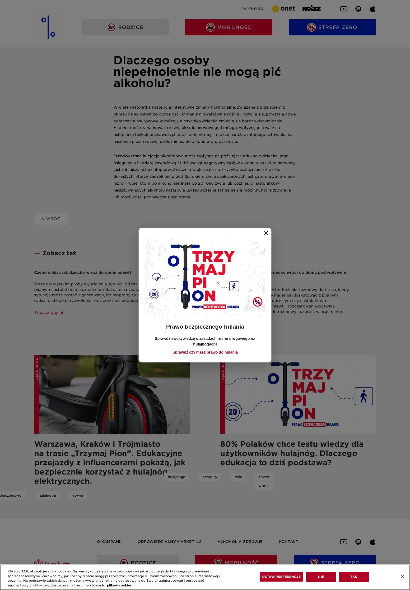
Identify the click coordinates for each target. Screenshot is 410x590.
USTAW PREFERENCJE (281, 577)
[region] (205, 577)
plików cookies (119, 585)
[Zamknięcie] (402, 576)
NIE (321, 577)
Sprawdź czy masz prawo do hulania (205, 352)
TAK (353, 577)
